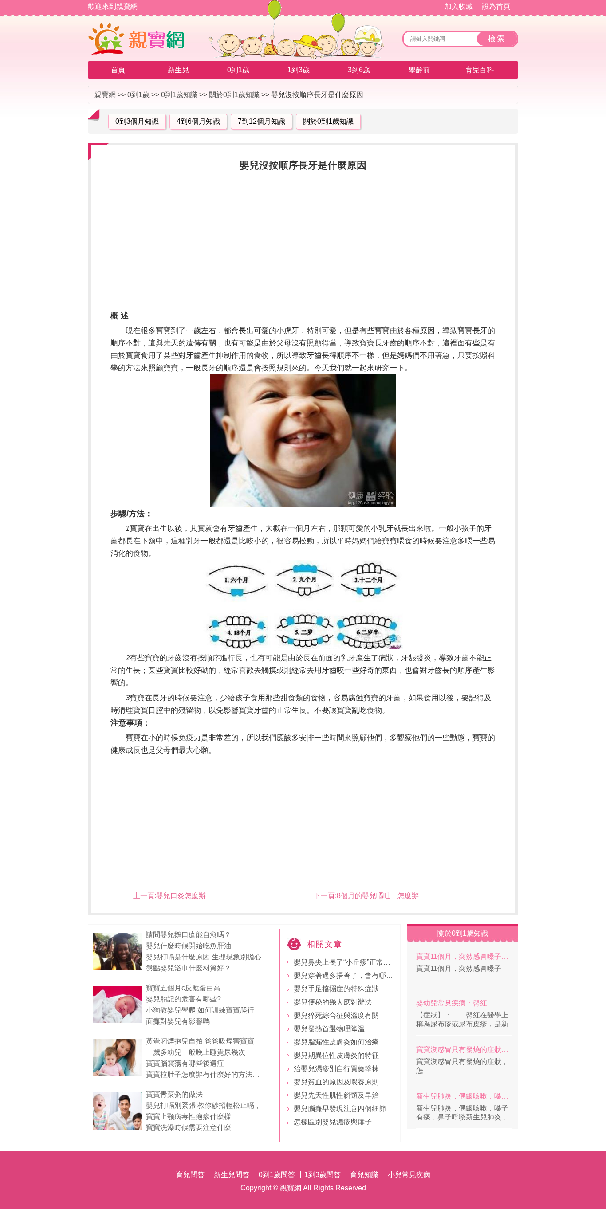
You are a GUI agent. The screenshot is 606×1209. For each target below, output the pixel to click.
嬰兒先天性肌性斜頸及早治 (336, 1095)
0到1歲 (238, 70)
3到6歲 (359, 70)
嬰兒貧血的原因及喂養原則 (336, 1082)
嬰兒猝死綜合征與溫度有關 (336, 1015)
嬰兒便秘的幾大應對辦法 (333, 1002)
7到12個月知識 (261, 121)
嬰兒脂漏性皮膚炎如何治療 (336, 1042)
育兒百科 (479, 70)
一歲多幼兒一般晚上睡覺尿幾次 (195, 1052)
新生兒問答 (231, 1174)
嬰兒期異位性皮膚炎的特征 (336, 1055)
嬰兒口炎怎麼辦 (181, 895)
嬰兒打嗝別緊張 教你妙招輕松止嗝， (204, 1105)
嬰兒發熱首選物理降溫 (329, 1028)
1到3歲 (298, 70)
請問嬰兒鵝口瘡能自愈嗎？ (188, 934)
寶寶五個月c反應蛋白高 (183, 988)
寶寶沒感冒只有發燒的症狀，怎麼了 (464, 1049)
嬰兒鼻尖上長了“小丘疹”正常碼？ (345, 962)
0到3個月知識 (137, 121)
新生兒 (178, 70)
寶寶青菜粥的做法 (174, 1094)
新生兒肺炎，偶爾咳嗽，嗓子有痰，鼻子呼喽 (464, 1096)
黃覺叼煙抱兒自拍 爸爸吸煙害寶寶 (200, 1041)
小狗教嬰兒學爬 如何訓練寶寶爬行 (200, 1010)
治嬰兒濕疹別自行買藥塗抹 (336, 1068)
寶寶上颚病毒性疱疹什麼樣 (188, 1116)
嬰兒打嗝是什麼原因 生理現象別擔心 (203, 957)
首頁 (118, 70)
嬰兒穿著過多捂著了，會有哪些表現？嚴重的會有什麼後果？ (389, 975)
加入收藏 (459, 6)
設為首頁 (496, 6)
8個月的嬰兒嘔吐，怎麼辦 (378, 895)
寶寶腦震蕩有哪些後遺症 (185, 1063)
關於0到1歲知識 (234, 94)
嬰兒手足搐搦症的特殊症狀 (336, 989)
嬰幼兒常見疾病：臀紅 (451, 1003)
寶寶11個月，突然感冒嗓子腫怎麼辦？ (464, 956)
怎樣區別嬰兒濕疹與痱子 (333, 1122)
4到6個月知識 (198, 121)
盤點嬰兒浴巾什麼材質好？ (188, 968)
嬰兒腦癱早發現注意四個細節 (340, 1108)
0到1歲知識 (179, 94)
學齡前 (419, 70)
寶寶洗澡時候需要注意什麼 (188, 1127)
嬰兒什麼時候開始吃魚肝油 (188, 946)
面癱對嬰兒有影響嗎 (178, 1021)
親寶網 (105, 94)
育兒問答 (190, 1174)
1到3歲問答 (322, 1174)
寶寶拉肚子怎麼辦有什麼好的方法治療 (206, 1074)
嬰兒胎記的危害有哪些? (183, 999)
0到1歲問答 (277, 1174)
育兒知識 (364, 1174)
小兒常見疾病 (409, 1174)
